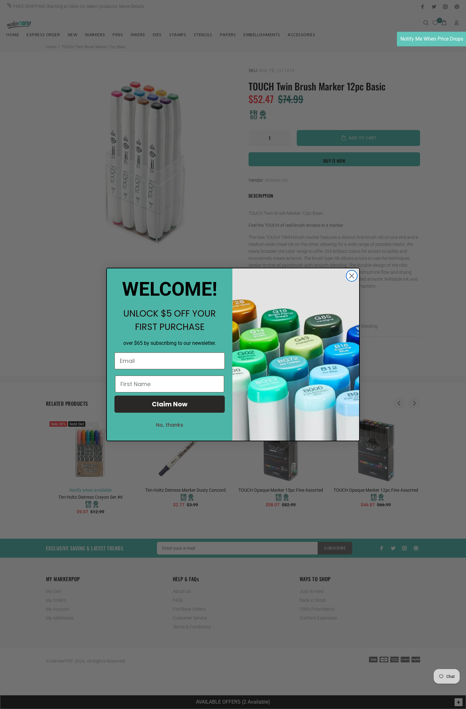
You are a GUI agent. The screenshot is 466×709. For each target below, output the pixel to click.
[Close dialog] (351, 275)
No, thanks (169, 425)
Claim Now (169, 404)
